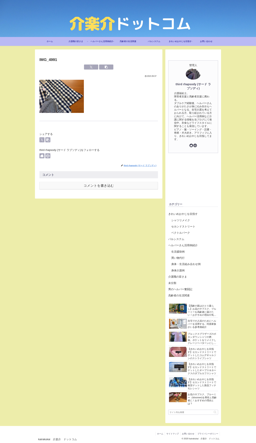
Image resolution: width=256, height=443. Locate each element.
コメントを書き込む (99, 185)
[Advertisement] (193, 177)
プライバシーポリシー (207, 433)
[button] (106, 67)
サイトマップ (172, 433)
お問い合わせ (188, 433)
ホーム (160, 433)
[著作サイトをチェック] (41, 155)
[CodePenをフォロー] (47, 155)
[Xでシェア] (91, 67)
